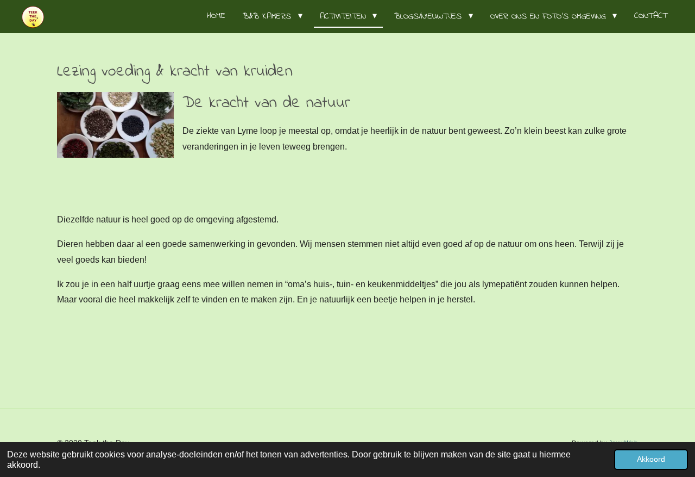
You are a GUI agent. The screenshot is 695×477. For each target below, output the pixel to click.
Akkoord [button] (651, 459)
